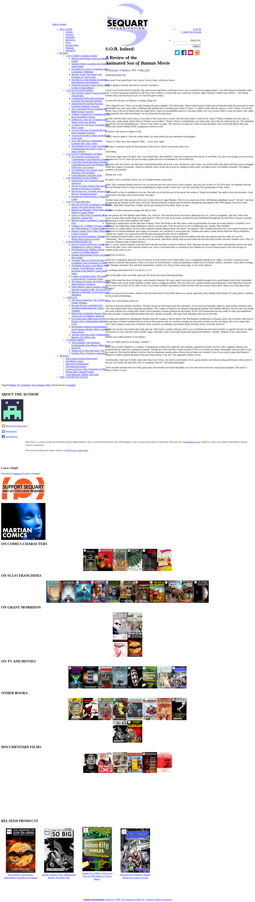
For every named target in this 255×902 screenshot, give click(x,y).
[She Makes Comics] (105, 772)
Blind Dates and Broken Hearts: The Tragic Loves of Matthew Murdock (88, 314)
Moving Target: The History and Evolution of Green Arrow (86, 75)
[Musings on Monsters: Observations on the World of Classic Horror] (105, 687)
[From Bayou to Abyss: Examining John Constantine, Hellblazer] (120, 570)
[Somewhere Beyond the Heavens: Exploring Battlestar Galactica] (83, 602)
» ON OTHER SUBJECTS (79, 241)
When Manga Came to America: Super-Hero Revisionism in (91, 288)
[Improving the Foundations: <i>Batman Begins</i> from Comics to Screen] (135, 872)
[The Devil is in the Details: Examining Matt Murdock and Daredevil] (149, 570)
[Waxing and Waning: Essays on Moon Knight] (90, 570)
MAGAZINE (66, 29)
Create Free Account (191, 32)
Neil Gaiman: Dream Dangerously (82, 358)
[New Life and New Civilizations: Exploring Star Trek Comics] (157, 602)
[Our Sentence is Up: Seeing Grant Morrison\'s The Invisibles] (135, 633)
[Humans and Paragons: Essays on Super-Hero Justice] (105, 719)
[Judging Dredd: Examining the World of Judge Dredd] (105, 570)
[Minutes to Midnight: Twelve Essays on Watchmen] (135, 741)
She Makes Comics (75, 361)
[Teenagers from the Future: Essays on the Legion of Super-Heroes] (164, 570)
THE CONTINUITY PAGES (74, 377)
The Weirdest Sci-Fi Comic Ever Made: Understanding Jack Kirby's (89, 149)
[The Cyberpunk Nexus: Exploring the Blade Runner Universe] (98, 602)
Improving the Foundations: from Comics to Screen (88, 237)
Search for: (196, 40)
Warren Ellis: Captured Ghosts (80, 372)
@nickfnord (11, 431)
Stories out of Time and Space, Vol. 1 (88, 350)
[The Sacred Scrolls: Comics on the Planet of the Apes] (171, 602)
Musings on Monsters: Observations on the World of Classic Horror (91, 211)
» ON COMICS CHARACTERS (81, 56)
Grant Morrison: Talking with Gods (82, 374)
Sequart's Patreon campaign (159, 899)
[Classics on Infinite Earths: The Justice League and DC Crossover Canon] (149, 719)
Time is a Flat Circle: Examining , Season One (88, 216)
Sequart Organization (93, 899)
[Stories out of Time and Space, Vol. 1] (75, 687)
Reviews (70, 34)
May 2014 (145, 70)
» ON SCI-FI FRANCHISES (79, 90)
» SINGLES (71, 297)
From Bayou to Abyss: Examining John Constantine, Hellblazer (89, 70)
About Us (110, 899)
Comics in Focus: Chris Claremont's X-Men (86, 369)
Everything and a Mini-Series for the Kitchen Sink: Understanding (88, 321)
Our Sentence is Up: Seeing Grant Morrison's (87, 171)
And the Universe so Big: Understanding (90, 336)
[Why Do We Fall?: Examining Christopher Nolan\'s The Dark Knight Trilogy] (90, 687)
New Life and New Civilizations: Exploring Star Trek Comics (86, 142)
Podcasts (70, 48)
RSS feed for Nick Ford (16, 426)
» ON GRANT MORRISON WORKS (84, 154)
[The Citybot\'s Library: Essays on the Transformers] (53, 602)
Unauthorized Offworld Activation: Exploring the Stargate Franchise (87, 99)
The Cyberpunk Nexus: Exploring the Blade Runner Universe (89, 110)
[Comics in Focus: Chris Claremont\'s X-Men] (149, 772)
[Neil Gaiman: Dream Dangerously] (90, 772)
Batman (12, 385)
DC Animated (23, 385)
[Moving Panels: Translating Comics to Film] (135, 687)
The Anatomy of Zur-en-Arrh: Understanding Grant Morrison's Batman (90, 158)
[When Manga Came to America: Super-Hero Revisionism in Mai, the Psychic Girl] (179, 719)
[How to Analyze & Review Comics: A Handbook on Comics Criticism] (75, 719)
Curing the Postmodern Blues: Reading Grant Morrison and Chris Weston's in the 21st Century (89, 165)
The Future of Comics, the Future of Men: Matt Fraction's (91, 282)
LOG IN (197, 29)
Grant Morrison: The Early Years (86, 175)
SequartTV (71, 50)
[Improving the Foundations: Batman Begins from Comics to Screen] (179, 687)
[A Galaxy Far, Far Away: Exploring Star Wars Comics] (127, 602)
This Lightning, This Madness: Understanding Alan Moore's (91, 345)
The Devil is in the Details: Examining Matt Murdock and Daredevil (89, 81)
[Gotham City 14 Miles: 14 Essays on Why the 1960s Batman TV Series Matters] (149, 687)
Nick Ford (113, 70)
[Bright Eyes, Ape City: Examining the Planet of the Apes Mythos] (186, 602)
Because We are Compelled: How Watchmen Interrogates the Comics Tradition (87, 308)
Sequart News (72, 45)
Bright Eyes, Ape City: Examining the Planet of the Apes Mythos (89, 120)
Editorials (70, 37)
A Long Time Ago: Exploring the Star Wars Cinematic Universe (89, 131)
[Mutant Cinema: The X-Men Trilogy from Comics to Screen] (164, 687)
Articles (69, 32)
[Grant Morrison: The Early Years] (120, 633)
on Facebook (12, 436)
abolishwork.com (192, 442)
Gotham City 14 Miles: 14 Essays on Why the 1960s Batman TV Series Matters (91, 227)
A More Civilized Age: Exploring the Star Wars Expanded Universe (90, 115)
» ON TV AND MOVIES (78, 202)
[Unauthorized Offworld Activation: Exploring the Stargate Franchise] (68, 602)
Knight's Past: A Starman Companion (88, 353)
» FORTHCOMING (75, 340)
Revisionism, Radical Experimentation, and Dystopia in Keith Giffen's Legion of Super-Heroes (90, 329)
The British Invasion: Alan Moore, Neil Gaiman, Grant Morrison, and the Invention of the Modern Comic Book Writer (89, 269)
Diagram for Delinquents (77, 364)
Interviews (70, 40)
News (68, 42)
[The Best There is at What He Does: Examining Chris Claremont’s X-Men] (120, 719)
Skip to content (59, 24)
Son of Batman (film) (41, 385)
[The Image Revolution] (135, 772)
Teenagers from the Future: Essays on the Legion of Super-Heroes (90, 86)
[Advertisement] (35, 458)
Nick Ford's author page (77, 450)
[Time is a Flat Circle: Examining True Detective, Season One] (120, 687)
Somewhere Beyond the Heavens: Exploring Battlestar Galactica (87, 105)
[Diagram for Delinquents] (120, 772)
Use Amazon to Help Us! (133, 899)
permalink (70, 385)
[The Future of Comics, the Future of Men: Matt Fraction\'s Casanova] (164, 719)
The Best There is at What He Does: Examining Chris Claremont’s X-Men (88, 261)
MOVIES (64, 356)
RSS (118, 899)
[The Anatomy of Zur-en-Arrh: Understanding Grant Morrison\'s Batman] (135, 656)
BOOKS (64, 53)
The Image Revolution (76, 366)
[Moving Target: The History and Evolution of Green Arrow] (135, 570)
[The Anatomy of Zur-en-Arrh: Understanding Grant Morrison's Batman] (20, 872)
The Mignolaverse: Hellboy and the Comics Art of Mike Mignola (87, 251)
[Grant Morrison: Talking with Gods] (164, 772)
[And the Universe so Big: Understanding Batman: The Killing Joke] (120, 741)
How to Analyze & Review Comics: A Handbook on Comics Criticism (89, 245)
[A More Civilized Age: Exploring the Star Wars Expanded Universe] (142, 602)
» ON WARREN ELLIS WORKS (82, 178)
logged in (17, 473)
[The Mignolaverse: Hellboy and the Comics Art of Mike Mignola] (90, 719)
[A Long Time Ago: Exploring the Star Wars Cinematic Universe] (112, 602)
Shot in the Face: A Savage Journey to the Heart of (90, 192)
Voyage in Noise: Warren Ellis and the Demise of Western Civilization (89, 187)
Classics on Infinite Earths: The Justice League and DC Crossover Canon (89, 277)
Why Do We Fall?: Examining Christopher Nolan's (91, 205)
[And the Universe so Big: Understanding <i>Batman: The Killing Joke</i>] (59, 872)
